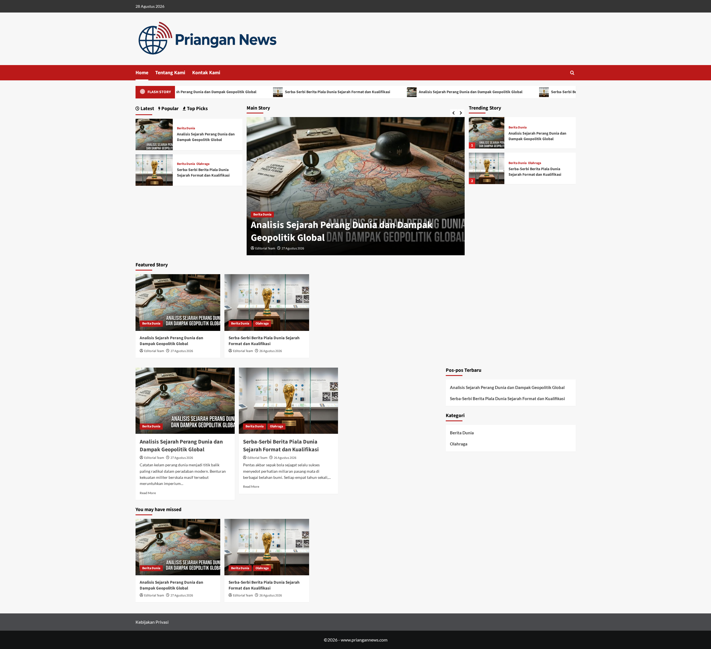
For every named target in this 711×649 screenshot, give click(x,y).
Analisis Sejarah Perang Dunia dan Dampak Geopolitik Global (193, 92)
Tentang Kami (170, 72)
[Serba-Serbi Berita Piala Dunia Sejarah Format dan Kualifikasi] (486, 168)
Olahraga (534, 163)
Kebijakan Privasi (152, 622)
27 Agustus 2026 (293, 248)
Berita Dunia (262, 214)
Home (142, 72)
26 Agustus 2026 (270, 351)
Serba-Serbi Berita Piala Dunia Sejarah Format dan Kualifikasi (327, 92)
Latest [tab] (146, 108)
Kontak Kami (206, 72)
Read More (148, 493)
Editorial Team (265, 248)
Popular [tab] (169, 108)
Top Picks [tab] (197, 108)
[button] (572, 73)
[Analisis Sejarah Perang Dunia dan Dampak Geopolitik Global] (486, 132)
